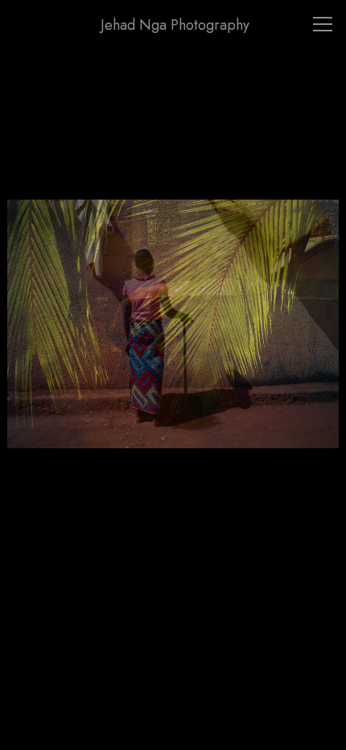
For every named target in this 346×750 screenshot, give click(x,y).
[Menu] (323, 24)
